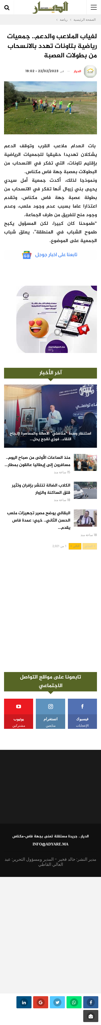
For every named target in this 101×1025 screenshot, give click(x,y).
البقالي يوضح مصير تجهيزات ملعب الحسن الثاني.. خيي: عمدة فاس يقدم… (38, 520)
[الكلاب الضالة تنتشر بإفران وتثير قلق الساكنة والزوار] (85, 490)
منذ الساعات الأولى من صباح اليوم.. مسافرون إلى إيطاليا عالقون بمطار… (37, 461)
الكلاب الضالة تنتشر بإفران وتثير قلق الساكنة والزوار (41, 489)
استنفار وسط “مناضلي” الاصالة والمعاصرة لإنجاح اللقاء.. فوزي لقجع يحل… (50, 436)
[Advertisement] (50, 610)
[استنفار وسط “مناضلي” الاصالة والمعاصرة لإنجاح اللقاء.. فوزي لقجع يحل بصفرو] (50, 416)
